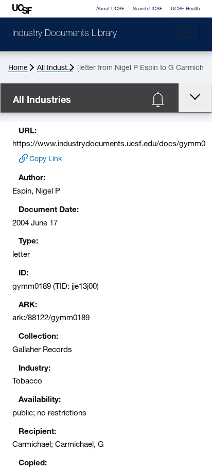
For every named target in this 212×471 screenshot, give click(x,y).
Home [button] (18, 68)
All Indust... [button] (55, 68)
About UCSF (110, 9)
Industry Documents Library (64, 34)
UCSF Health (185, 9)
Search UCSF (148, 9)
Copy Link (45, 159)
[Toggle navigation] (185, 33)
